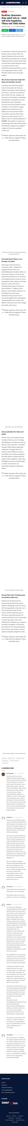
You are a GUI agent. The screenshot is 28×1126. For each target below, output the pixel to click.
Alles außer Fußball (20, 1120)
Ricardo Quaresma (14, 760)
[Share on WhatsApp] (5, 30)
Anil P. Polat (7, 26)
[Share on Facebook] (12, 30)
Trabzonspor (18, 1118)
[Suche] (25, 2)
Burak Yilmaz (11, 758)
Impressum (4, 1085)
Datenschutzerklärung (7, 1087)
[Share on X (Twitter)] (19, 30)
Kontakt (3, 1082)
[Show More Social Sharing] (24, 30)
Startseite (4, 7)
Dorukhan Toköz (20, 758)
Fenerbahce (20, 1116)
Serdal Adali (5, 763)
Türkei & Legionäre (9, 1120)
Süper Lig (8, 1116)
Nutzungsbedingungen (7, 1090)
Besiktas (4, 11)
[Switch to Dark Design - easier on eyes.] (23, 2)
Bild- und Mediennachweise (8, 1092)
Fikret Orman (5, 760)
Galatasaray (11, 1118)
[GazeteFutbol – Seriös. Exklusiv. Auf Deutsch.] (13, 2)
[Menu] (3, 2)
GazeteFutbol (15, 1122)
